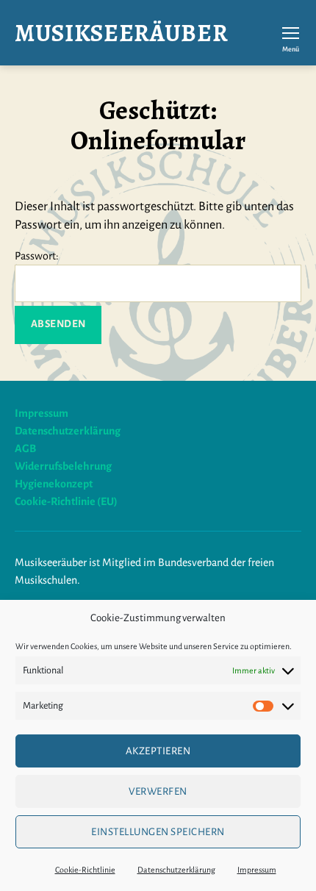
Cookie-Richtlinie (85, 869)
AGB (25, 448)
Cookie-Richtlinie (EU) (66, 501)
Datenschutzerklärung (176, 869)
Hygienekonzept (54, 484)
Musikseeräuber (121, 33)
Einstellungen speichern (158, 831)
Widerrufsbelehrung (63, 466)
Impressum (256, 869)
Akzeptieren (158, 750)
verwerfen (158, 791)
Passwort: (37, 256)
